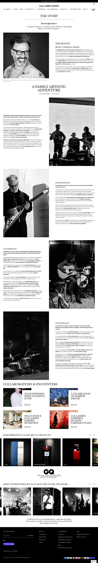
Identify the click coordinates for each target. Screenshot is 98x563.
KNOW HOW (42, 537)
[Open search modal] (4, 9)
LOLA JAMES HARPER (16, 557)
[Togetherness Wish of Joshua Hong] (17, 397)
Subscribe (30, 535)
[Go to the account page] (91, 9)
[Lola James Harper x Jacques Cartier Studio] (64, 419)
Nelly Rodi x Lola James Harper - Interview (32, 419)
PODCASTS (42, 539)
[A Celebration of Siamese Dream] (64, 397)
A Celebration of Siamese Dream (80, 396)
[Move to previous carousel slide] (90, 435)
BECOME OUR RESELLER (65, 537)
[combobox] (94, 561)
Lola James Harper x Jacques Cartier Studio (81, 419)
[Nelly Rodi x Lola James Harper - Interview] (17, 419)
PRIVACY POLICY (81, 537)
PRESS (41, 542)
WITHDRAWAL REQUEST (65, 547)
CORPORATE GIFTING (64, 542)
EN (94, 561)
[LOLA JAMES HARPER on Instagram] (94, 4)
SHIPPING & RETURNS (64, 539)
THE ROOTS (42, 534)
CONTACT (61, 534)
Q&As (59, 545)
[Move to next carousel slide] (93, 435)
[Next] (88, 9)
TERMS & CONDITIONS (83, 534)
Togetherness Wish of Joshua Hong (34, 396)
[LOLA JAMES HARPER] (49, 6)
